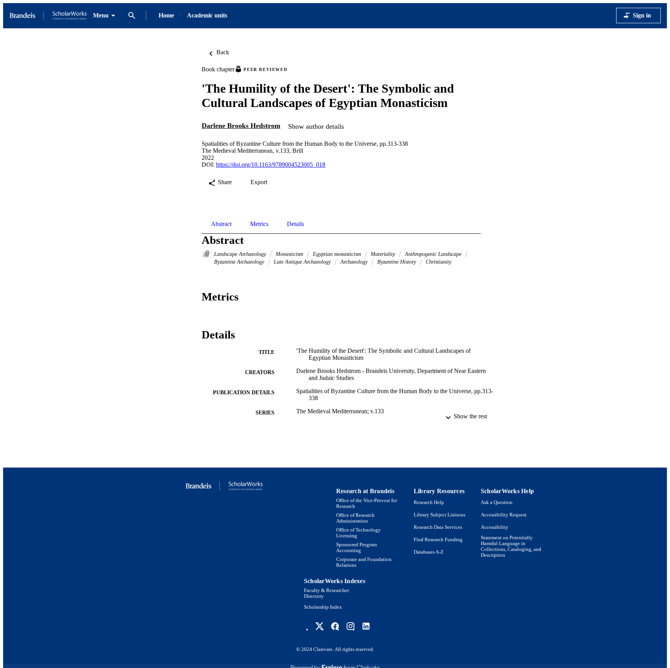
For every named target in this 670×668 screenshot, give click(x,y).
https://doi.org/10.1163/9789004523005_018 (270, 164)
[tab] (221, 224)
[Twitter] (319, 626)
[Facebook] (335, 626)
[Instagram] (350, 626)
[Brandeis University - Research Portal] (48, 15)
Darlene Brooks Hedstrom (241, 125)
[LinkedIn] (366, 626)
